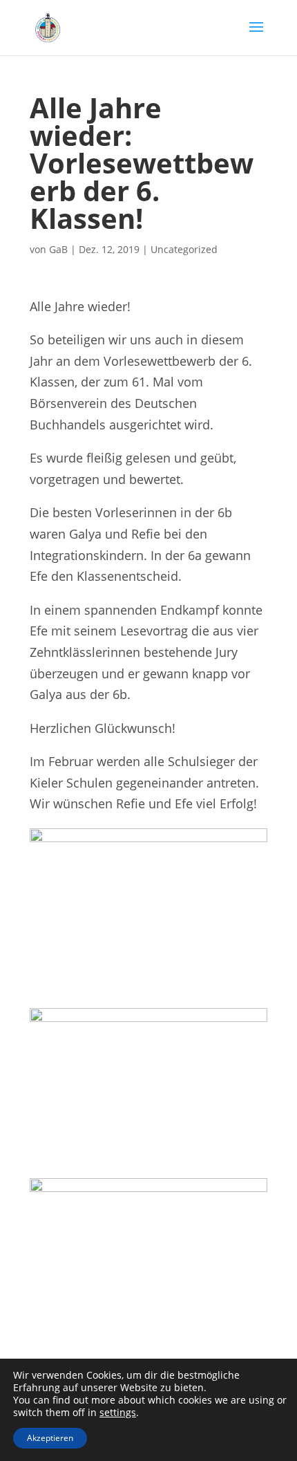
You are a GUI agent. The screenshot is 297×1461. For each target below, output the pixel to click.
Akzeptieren (50, 1438)
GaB (58, 249)
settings (117, 1412)
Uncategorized (184, 249)
